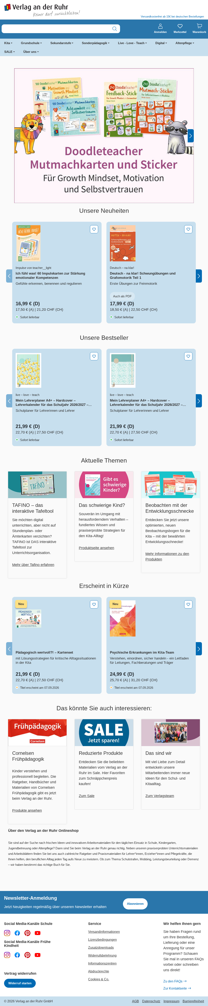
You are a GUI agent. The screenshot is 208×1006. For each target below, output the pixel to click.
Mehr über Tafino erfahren (33, 565)
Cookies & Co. (98, 979)
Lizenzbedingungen (102, 939)
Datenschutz (151, 1001)
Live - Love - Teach (131, 43)
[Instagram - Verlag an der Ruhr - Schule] (7, 933)
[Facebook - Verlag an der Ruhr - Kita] (17, 955)
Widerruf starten (19, 983)
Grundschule (30, 43)
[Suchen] (114, 28)
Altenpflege (184, 43)
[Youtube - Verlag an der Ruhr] (38, 933)
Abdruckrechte (98, 971)
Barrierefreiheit (193, 1001)
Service (94, 924)
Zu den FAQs (172, 981)
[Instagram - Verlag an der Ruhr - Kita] (7, 955)
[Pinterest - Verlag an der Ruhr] (27, 933)
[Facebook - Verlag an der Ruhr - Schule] (17, 933)
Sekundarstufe (60, 43)
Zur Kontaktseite (175, 988)
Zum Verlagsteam (159, 796)
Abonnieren (135, 903)
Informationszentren (102, 963)
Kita (7, 43)
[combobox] (55, 28)
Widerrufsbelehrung (102, 955)
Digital (160, 43)
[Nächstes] (191, 135)
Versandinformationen (104, 931)
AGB (135, 1001)
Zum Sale (86, 796)
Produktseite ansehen (96, 548)
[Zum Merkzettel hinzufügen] (94, 229)
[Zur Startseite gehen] (52, 10)
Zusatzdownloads (101, 947)
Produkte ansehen (27, 810)
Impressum (171, 1001)
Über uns (29, 51)
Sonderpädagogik (94, 43)
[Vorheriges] (17, 135)
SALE (8, 51)
